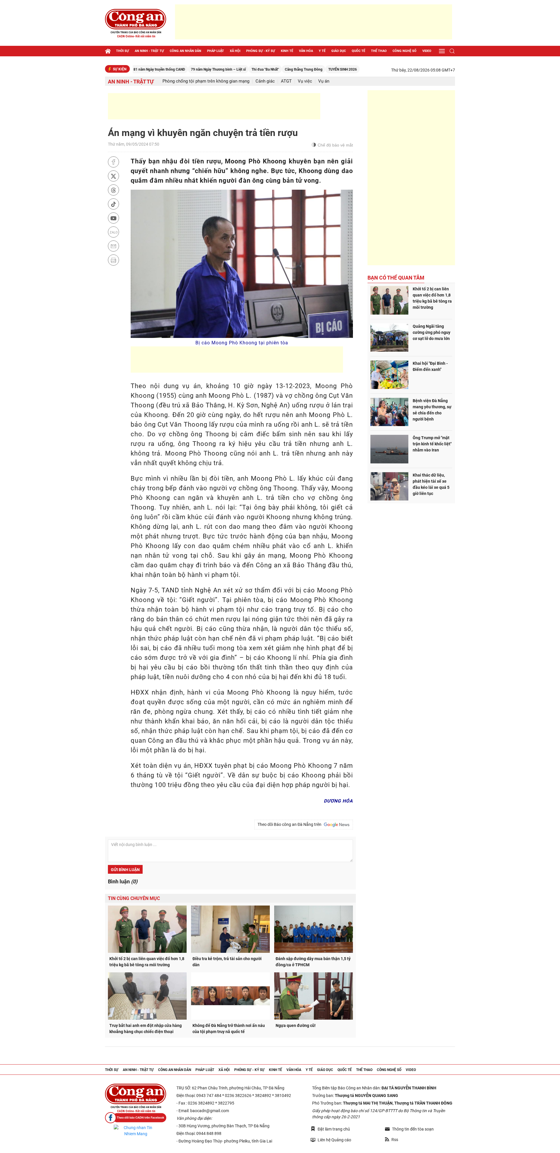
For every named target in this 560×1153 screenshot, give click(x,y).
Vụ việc (305, 81)
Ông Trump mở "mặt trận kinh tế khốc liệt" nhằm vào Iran (432, 443)
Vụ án (323, 81)
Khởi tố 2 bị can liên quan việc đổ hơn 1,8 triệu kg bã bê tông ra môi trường (146, 961)
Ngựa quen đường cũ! (296, 1025)
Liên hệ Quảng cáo (334, 1140)
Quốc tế (358, 51)
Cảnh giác (265, 81)
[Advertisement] (313, 21)
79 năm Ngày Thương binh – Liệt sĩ (188, 69)
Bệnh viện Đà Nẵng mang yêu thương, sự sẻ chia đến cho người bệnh (432, 409)
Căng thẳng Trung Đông (274, 69)
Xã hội (235, 51)
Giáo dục (338, 51)
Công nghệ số (404, 51)
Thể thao (379, 51)
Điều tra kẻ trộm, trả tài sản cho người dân (227, 961)
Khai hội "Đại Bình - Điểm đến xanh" (430, 366)
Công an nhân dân (185, 51)
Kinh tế (287, 51)
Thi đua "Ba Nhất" (235, 69)
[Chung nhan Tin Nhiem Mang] (135, 1131)
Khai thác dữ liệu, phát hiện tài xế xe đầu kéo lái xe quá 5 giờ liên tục (431, 484)
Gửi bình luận (125, 869)
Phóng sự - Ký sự (260, 51)
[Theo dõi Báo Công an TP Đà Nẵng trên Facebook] (135, 1118)
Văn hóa (306, 51)
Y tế (322, 51)
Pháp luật (215, 51)
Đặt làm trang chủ (334, 1129)
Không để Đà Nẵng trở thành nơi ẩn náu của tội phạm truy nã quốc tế (228, 1028)
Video (426, 51)
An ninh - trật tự (149, 51)
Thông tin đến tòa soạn (413, 1129)
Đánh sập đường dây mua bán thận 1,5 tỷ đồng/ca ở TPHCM (313, 961)
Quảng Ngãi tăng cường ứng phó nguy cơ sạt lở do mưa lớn (431, 332)
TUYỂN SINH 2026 (312, 69)
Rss (394, 1139)
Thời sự (122, 51)
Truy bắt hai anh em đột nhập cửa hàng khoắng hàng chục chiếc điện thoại (145, 1028)
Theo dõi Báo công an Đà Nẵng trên (290, 824)
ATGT (286, 81)
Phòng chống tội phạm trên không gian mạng (205, 81)
